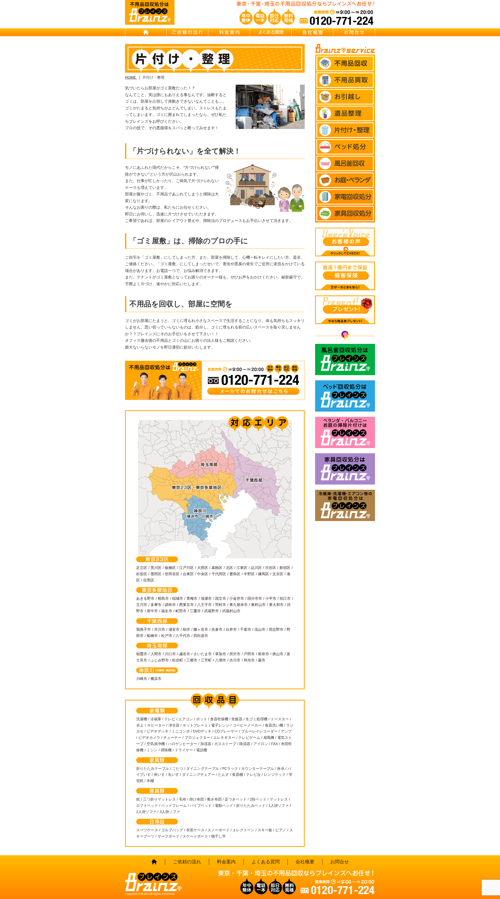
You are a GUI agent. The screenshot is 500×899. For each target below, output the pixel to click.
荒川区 (156, 568)
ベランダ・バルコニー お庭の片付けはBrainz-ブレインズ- (345, 432)
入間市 (156, 654)
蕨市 (261, 660)
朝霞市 (141, 654)
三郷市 (191, 660)
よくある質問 (271, 32)
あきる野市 (145, 598)
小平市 (270, 598)
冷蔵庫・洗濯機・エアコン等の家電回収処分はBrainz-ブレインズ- (345, 505)
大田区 (202, 568)
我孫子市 (143, 629)
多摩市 (156, 605)
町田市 (181, 611)
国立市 (220, 598)
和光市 (249, 660)
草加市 (220, 654)
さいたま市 (202, 654)
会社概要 (312, 32)
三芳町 (206, 660)
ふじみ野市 (160, 660)
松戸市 (166, 636)
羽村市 (220, 605)
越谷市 (184, 654)
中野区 (249, 574)
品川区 (256, 568)
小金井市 (236, 598)
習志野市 (276, 629)
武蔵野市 (211, 611)
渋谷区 (270, 568)
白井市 (231, 629)
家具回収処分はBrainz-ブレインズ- (345, 469)
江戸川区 (186, 568)
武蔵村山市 (231, 611)
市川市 (159, 629)
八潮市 (220, 660)
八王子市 (204, 605)
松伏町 (177, 660)
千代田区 (218, 574)
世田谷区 (172, 574)
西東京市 (186, 605)
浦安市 (173, 629)
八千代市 (183, 636)
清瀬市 (206, 598)
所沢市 (234, 654)
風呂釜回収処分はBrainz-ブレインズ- (345, 359)
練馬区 (263, 574)
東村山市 (258, 605)
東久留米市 (238, 605)
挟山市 (277, 654)
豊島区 (234, 574)
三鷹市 (195, 611)
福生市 (166, 611)
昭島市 (163, 598)
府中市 (152, 611)
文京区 (277, 574)
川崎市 (141, 679)
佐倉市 (216, 629)
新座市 (263, 654)
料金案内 (229, 32)
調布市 (170, 605)
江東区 (241, 568)
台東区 (188, 574)
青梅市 (191, 598)
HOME (146, 32)
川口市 (170, 654)
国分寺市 (254, 598)
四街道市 (200, 636)
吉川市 (234, 660)
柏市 (186, 629)
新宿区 (284, 568)
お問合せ (354, 32)
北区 (229, 568)
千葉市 (245, 629)
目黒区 (148, 580)
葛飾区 (216, 568)
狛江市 (285, 598)
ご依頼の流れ (187, 32)
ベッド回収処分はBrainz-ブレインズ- (345, 396)
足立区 (141, 568)
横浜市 (156, 679)
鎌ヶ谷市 (200, 629)
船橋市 (152, 636)
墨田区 (156, 574)
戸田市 (249, 654)
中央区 (202, 574)
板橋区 (170, 568)
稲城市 (177, 598)
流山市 (259, 629)
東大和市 (276, 605)
